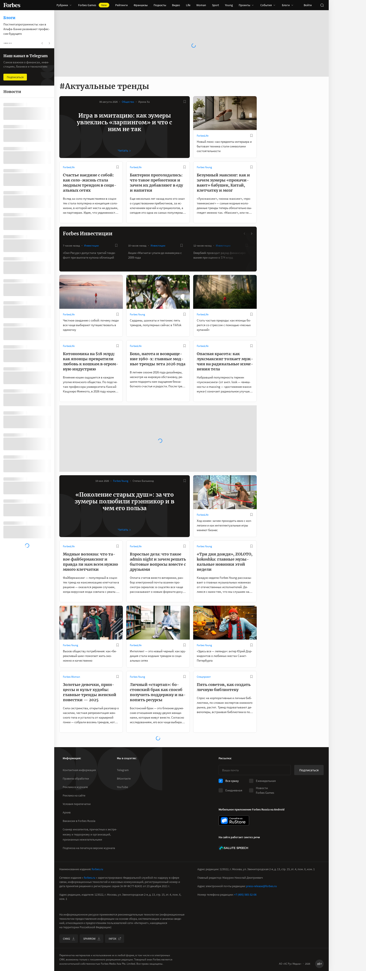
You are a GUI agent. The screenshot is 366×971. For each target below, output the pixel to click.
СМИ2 (66, 939)
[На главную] (11, 5)
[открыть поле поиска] (322, 5)
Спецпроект (204, 677)
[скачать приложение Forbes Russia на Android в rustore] (234, 820)
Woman (201, 5)
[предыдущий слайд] (244, 233)
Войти (308, 5)
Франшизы (141, 5)
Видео (176, 5)
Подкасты (160, 5)
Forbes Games (92, 5)
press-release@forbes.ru (261, 886)
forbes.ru (97, 869)
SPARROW (89, 939)
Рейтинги (121, 5)
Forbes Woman (71, 677)
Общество (128, 102)
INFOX (112, 939)
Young (229, 5)
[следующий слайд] (251, 233)
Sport (215, 5)
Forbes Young (204, 167)
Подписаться (309, 770)
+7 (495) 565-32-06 (245, 894)
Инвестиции (91, 245)
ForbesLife (202, 135)
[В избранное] (184, 101)
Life (188, 5)
